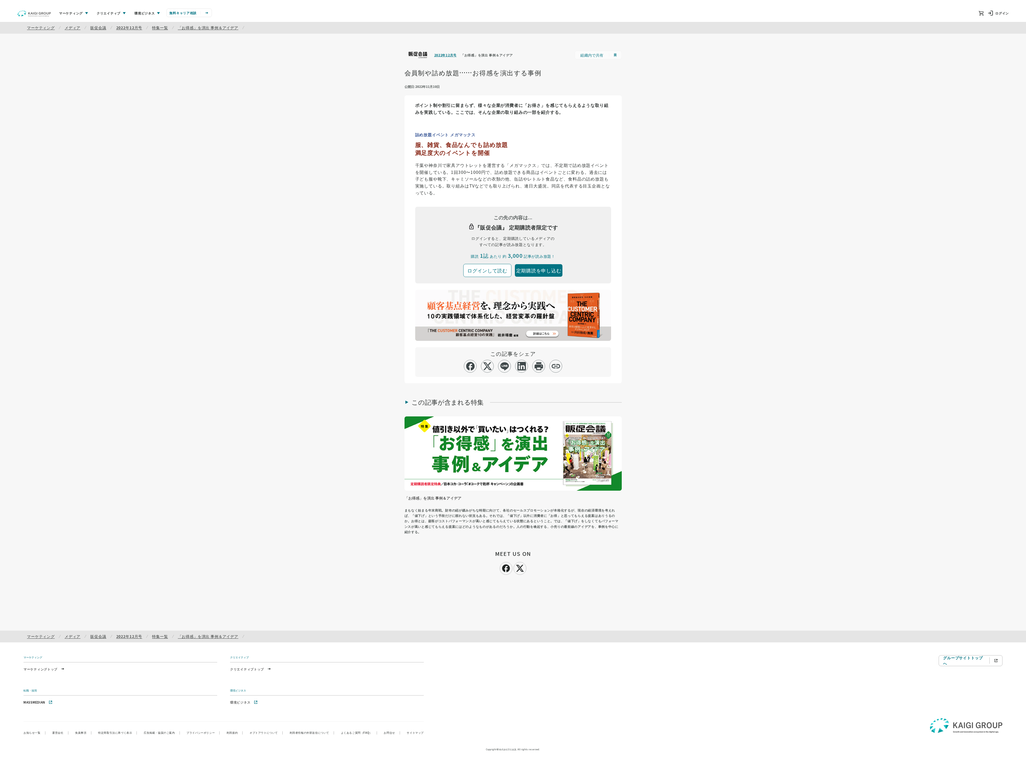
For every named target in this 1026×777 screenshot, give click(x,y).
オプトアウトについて (266, 733)
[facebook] (470, 366)
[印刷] (539, 366)
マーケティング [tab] (71, 13)
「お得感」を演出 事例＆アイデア (208, 27)
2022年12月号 (129, 27)
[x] (487, 366)
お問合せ (392, 733)
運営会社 (60, 733)
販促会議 (98, 27)
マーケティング (41, 27)
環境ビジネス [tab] (144, 13)
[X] (520, 567)
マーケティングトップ (40, 669)
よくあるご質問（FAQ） (359, 733)
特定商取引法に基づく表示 (117, 733)
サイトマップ (415, 733)
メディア (72, 27)
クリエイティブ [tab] (109, 13)
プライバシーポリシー (203, 733)
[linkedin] (522, 366)
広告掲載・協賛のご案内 (162, 733)
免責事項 (83, 733)
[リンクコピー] (556, 366)
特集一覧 (160, 27)
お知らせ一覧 (35, 733)
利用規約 (235, 733)
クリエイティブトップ (247, 669)
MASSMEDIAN (34, 702)
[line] (505, 366)
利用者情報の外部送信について (312, 733)
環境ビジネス (240, 702)
